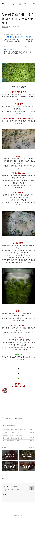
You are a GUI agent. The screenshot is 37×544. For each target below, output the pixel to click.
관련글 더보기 (32, 447)
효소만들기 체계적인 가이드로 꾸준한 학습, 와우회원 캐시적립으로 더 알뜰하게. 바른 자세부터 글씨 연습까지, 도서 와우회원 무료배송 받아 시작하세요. (18, 40)
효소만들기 (5, 426)
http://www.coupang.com (11, 34)
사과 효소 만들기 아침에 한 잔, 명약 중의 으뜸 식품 (13, 438)
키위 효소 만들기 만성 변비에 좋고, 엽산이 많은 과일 (13, 435)
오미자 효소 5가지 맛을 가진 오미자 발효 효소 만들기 (13, 429)
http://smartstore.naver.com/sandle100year (16, 47)
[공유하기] (7, 418)
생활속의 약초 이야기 (10, 487)
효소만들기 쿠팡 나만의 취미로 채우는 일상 (18, 37)
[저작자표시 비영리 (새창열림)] (20, 418)
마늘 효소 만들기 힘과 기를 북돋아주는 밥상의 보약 (13, 441)
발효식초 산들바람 (10, 49)
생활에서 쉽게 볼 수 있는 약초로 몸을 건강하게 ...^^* (14, 490)
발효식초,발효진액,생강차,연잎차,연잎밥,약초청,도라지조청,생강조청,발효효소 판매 (18, 53)
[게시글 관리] (9, 418)
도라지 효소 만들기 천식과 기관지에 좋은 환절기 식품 (13, 432)
